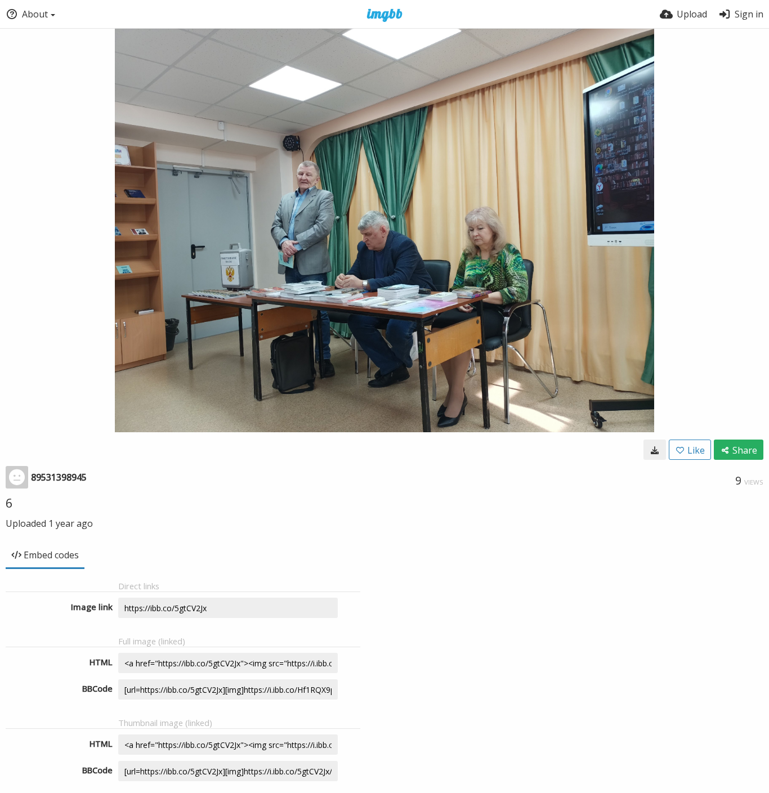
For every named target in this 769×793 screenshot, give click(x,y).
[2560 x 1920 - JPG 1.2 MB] (654, 450)
